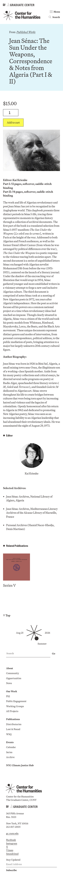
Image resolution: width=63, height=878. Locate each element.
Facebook (11, 839)
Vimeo (9, 850)
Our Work (11, 691)
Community (12, 673)
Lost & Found (13, 729)
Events (10, 742)
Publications (13, 719)
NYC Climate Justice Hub (20, 765)
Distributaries (13, 724)
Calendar (11, 747)
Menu (57, 11)
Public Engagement (16, 701)
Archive (10, 757)
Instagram (11, 843)
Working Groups (15, 706)
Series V (9, 585)
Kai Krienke (31, 473)
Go (53, 653)
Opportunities (13, 678)
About (9, 668)
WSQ (9, 734)
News (9, 683)
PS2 (8, 696)
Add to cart (13, 122)
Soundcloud (12, 853)
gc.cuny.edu (12, 833)
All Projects (12, 711)
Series (9, 752)
